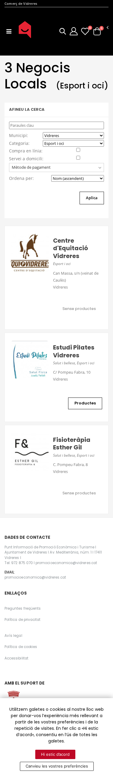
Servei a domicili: (26, 158)
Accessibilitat (16, 658)
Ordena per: (21, 178)
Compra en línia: (25, 151)
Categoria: (19, 143)
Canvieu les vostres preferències (57, 766)
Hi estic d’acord (55, 754)
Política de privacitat (22, 619)
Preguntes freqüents (23, 608)
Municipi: (18, 135)
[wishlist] (85, 31)
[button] (62, 32)
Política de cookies (21, 646)
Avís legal (13, 635)
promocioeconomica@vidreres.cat (35, 577)
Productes (85, 403)
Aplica (92, 197)
